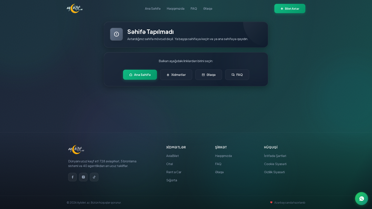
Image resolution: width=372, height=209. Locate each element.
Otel (169, 164)
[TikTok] (94, 177)
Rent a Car (173, 172)
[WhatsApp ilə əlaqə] (361, 198)
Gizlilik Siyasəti (274, 172)
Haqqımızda (175, 8)
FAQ (194, 8)
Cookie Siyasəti (275, 164)
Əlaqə (207, 8)
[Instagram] (83, 177)
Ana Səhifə (153, 8)
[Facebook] (72, 177)
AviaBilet (172, 156)
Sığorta (171, 180)
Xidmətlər (178, 75)
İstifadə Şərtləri (275, 156)
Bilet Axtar (292, 8)
